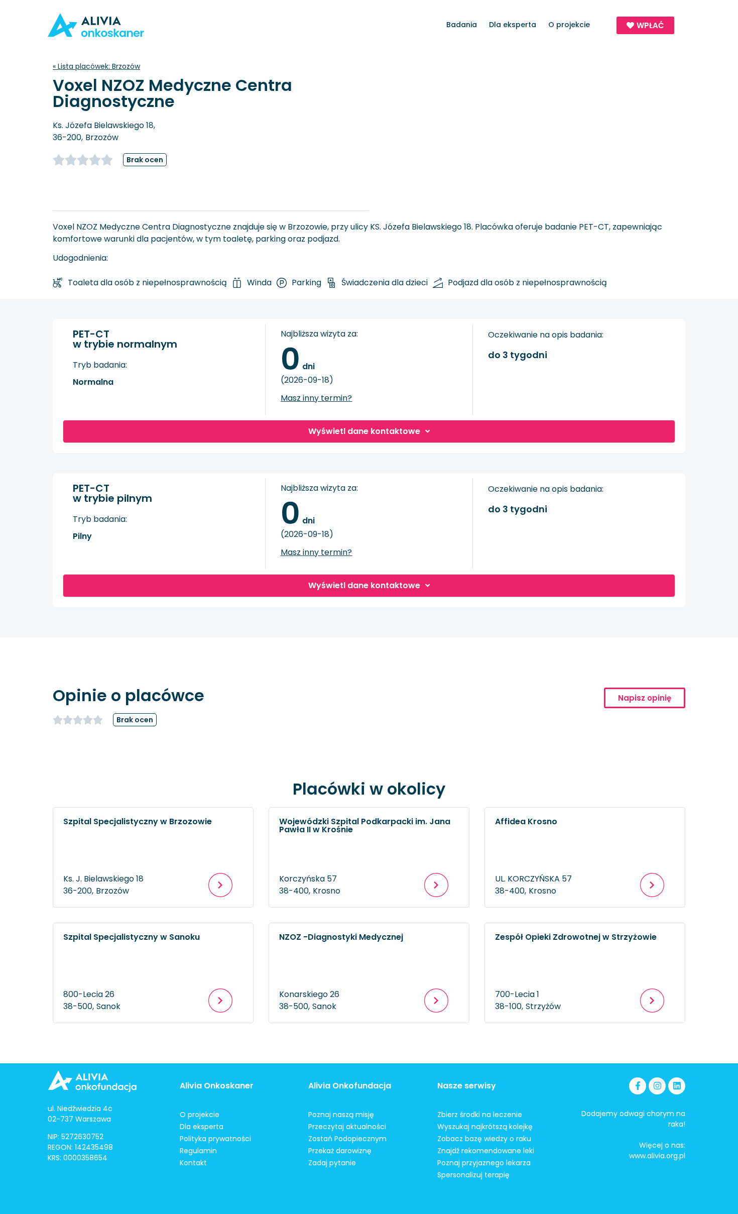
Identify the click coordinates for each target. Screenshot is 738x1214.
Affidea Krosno (526, 821)
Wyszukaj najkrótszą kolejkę (485, 1127)
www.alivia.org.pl (657, 1156)
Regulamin (198, 1151)
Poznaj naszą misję (341, 1115)
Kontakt (193, 1163)
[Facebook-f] (637, 1085)
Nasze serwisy (466, 1085)
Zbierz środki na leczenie (479, 1115)
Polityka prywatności (215, 1139)
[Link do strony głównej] (125, 25)
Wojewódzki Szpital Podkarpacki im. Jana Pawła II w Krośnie (364, 825)
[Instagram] (657, 1085)
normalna (93, 382)
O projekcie (569, 25)
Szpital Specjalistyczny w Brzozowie (137, 821)
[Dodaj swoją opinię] (88, 160)
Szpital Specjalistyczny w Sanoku (131, 937)
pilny (82, 536)
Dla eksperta (512, 25)
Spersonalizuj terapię (473, 1175)
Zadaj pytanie (332, 1163)
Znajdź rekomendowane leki (485, 1151)
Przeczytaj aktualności (347, 1127)
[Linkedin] (676, 1085)
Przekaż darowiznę (340, 1151)
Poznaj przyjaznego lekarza (484, 1163)
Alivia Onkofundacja (349, 1085)
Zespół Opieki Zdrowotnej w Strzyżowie (576, 937)
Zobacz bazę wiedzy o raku (484, 1139)
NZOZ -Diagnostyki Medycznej (341, 937)
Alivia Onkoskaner (217, 1085)
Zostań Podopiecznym (347, 1139)
